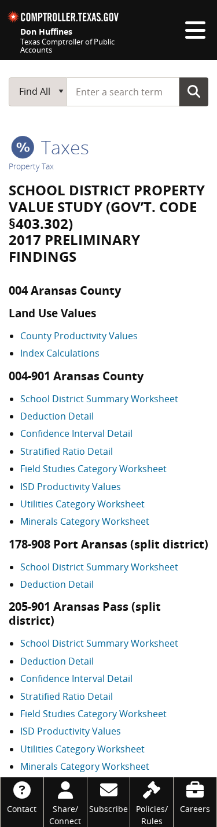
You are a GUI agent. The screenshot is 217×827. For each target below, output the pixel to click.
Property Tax (31, 166)
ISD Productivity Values (70, 486)
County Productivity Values (79, 335)
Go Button (193, 91)
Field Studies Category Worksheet (93, 468)
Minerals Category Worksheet (84, 521)
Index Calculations (60, 353)
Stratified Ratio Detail (66, 451)
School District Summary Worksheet (99, 398)
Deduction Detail (57, 416)
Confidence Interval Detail (76, 433)
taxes (62, 147)
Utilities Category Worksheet (82, 504)
